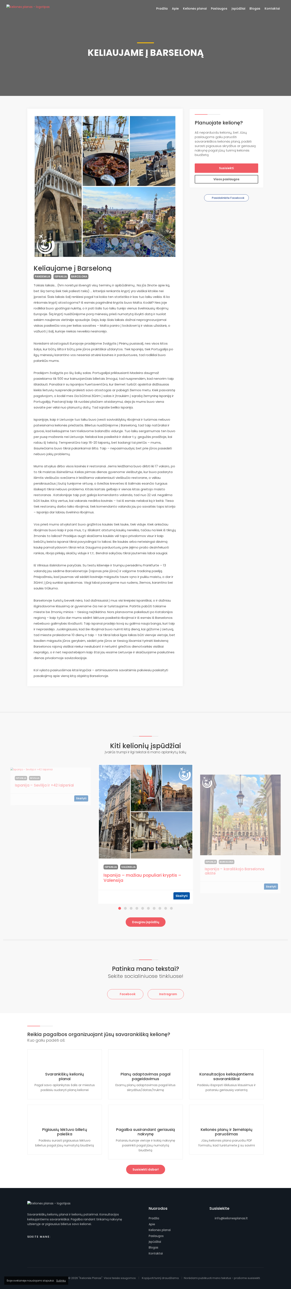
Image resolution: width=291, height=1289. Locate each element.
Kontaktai (156, 1253)
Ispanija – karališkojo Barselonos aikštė (235, 871)
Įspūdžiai (155, 1242)
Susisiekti (226, 168)
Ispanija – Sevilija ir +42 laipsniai (44, 785)
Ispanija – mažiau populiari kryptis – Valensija (142, 877)
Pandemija (42, 276)
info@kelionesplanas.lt (231, 1218)
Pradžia (154, 1218)
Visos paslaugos (226, 179)
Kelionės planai (160, 1230)
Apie (152, 1224)
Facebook (127, 994)
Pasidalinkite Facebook (227, 198)
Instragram (167, 994)
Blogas (153, 1247)
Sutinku (61, 1280)
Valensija (128, 867)
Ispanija (61, 276)
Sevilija (35, 778)
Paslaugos (156, 1236)
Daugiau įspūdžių (145, 922)
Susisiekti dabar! (146, 1169)
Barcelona (79, 276)
